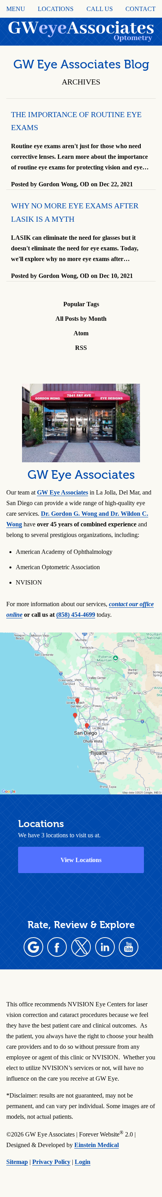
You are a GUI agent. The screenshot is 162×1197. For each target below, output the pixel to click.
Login (82, 1161)
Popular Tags (81, 304)
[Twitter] (81, 947)
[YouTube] (128, 947)
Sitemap (17, 1161)
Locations (56, 9)
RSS (81, 347)
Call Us (100, 9)
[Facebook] (57, 947)
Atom (81, 333)
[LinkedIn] (105, 947)
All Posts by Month (81, 318)
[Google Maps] (33, 947)
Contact (140, 9)
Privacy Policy (51, 1161)
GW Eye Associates (62, 492)
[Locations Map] (81, 712)
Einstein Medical (96, 1145)
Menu (15, 9)
